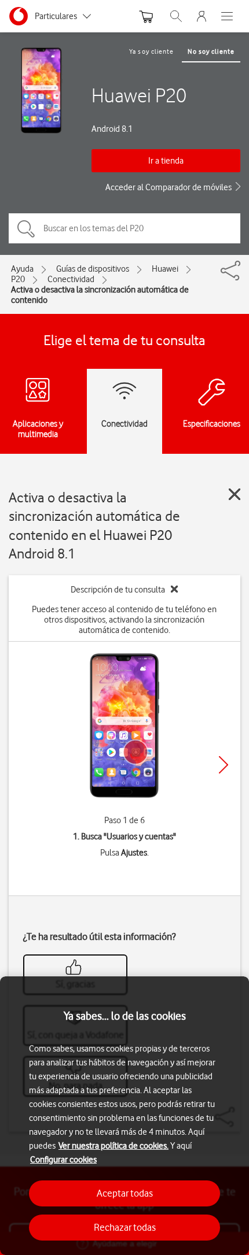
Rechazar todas (125, 1227)
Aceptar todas (125, 1193)
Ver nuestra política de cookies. (113, 1146)
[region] (124, 1115)
